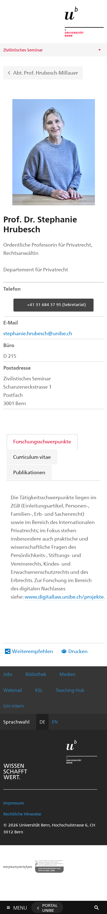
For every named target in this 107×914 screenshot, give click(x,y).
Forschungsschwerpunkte (42, 441)
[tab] (42, 441)
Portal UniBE (50, 907)
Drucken (78, 651)
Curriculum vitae (32, 456)
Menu (20, 906)
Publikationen (29, 472)
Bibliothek (36, 674)
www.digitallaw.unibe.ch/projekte (64, 596)
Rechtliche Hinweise (22, 814)
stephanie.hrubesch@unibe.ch (37, 333)
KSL (39, 690)
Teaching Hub (70, 690)
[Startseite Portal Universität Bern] (84, 22)
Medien (67, 674)
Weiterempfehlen (32, 651)
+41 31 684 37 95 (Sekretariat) (56, 304)
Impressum (13, 803)
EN (55, 722)
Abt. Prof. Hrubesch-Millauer (45, 72)
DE (42, 722)
